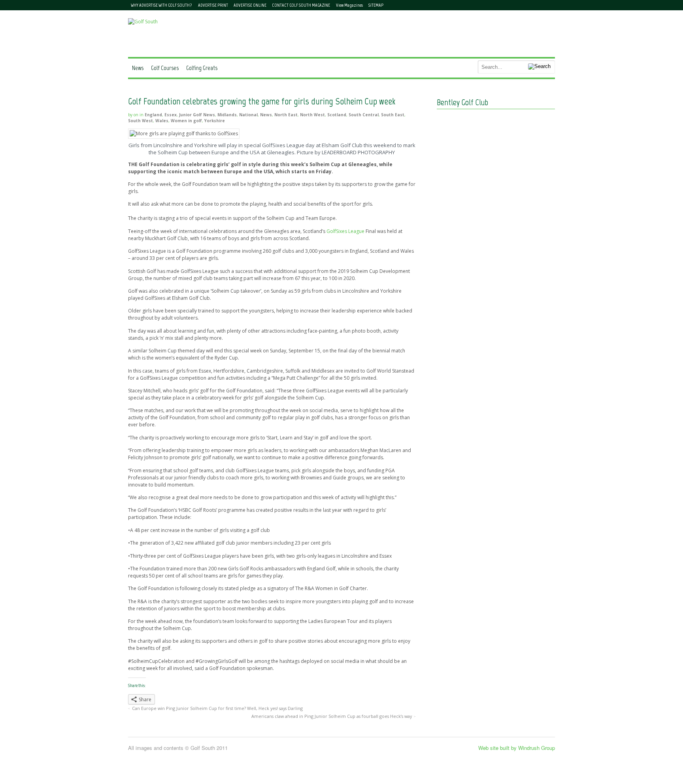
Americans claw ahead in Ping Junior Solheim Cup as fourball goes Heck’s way (331, 716)
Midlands (227, 114)
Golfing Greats (201, 68)
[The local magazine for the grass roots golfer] (143, 21)
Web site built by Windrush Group (516, 747)
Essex (170, 114)
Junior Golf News (197, 114)
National (248, 114)
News (137, 68)
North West (312, 114)
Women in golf (186, 120)
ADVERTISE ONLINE (250, 5)
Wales (161, 120)
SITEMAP (375, 5)
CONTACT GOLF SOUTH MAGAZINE (301, 5)
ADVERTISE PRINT (213, 5)
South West (140, 120)
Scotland (336, 114)
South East (392, 114)
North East (286, 114)
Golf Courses (165, 68)
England (153, 114)
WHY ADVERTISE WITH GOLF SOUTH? (161, 5)
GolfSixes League (345, 231)
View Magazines (349, 5)
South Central (364, 114)
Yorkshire (214, 120)
